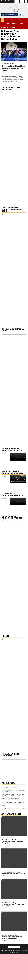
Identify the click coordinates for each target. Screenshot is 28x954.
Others (7, 23)
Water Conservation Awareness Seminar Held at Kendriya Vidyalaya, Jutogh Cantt (13, 841)
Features (14, 23)
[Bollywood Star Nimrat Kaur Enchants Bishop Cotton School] (14, 51)
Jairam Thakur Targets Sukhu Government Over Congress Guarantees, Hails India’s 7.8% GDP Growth (13, 804)
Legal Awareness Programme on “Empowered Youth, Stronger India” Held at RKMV (13, 904)
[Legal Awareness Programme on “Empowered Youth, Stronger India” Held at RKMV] (14, 889)
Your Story (4, 27)
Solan (13, 870)
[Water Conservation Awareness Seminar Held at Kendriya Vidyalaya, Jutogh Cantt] (14, 826)
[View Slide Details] (14, 766)
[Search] (26, 20)
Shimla (13, 63)
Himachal (13, 20)
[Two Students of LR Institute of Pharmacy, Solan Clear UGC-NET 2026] (14, 858)
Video (21, 23)
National (20, 20)
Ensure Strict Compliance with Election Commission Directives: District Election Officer (12, 936)
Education (4, 63)
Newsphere (24, 950)
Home (6, 20)
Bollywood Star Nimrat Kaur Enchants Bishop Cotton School (13, 68)
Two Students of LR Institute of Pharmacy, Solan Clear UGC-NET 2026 (14, 872)
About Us (13, 27)
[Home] (2, 20)
